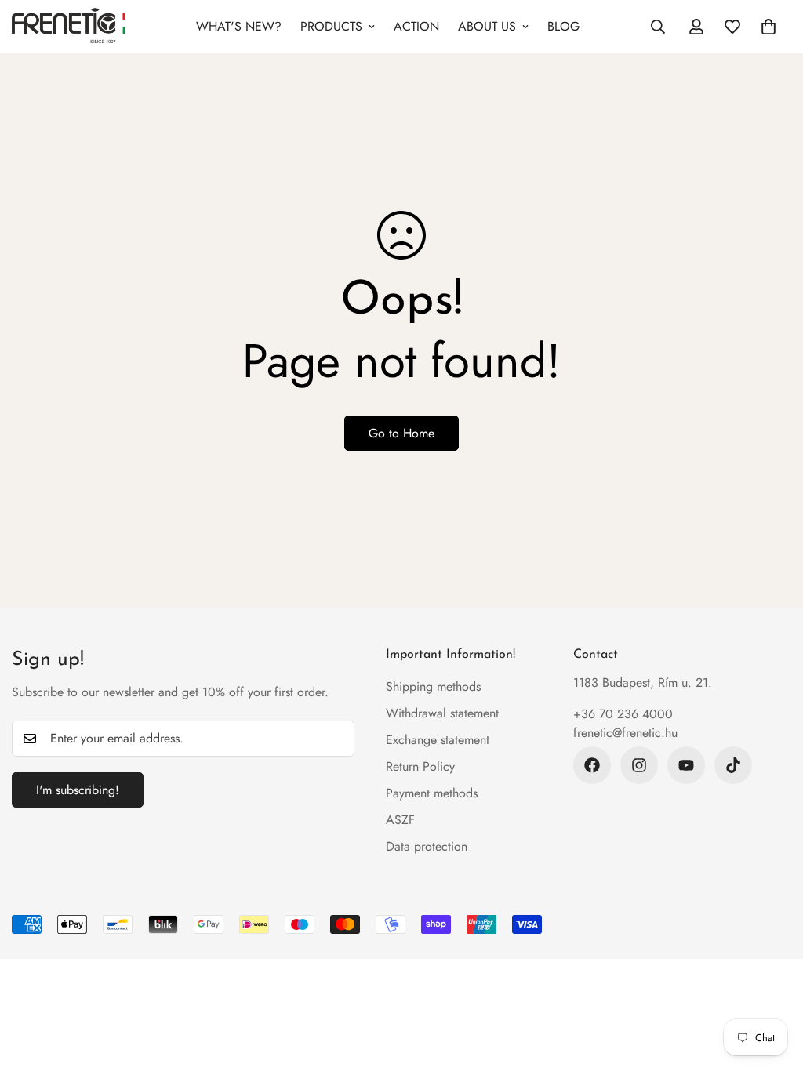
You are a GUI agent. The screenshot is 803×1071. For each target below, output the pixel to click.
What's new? (239, 26)
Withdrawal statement (442, 713)
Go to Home (401, 433)
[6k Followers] (639, 765)
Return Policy (420, 766)
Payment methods (432, 793)
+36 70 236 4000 (623, 714)
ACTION (416, 26)
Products (331, 26)
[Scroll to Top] (772, 986)
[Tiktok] (733, 765)
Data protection (426, 846)
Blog (563, 26)
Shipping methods (433, 686)
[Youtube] (686, 765)
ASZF (400, 820)
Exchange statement (437, 740)
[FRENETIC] (68, 26)
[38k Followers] (592, 765)
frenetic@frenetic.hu (625, 733)
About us (487, 26)
